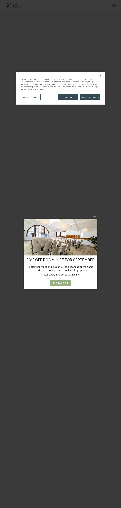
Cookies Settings (30, 97)
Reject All (68, 97)
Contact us (60, 283)
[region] (60, 88)
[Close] (100, 75)
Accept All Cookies (90, 97)
